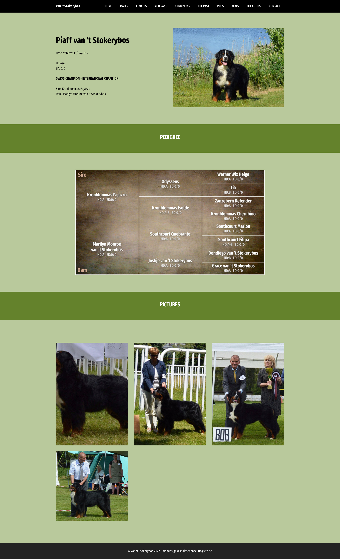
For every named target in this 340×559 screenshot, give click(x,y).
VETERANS (161, 6)
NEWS (235, 6)
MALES (124, 6)
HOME (108, 6)
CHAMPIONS (182, 6)
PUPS (220, 6)
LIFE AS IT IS (254, 6)
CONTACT (274, 6)
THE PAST (203, 6)
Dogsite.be (205, 551)
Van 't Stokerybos (68, 6)
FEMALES (141, 6)
